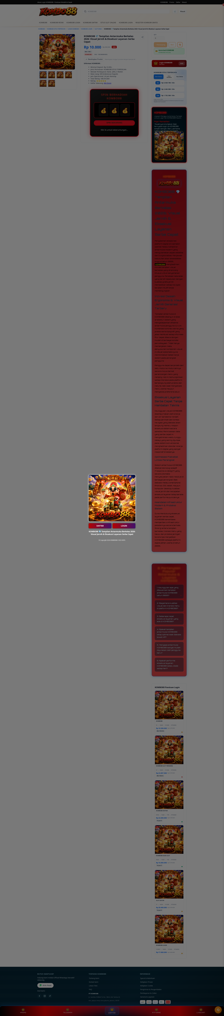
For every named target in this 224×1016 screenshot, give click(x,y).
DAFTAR (100, 526)
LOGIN (124, 526)
